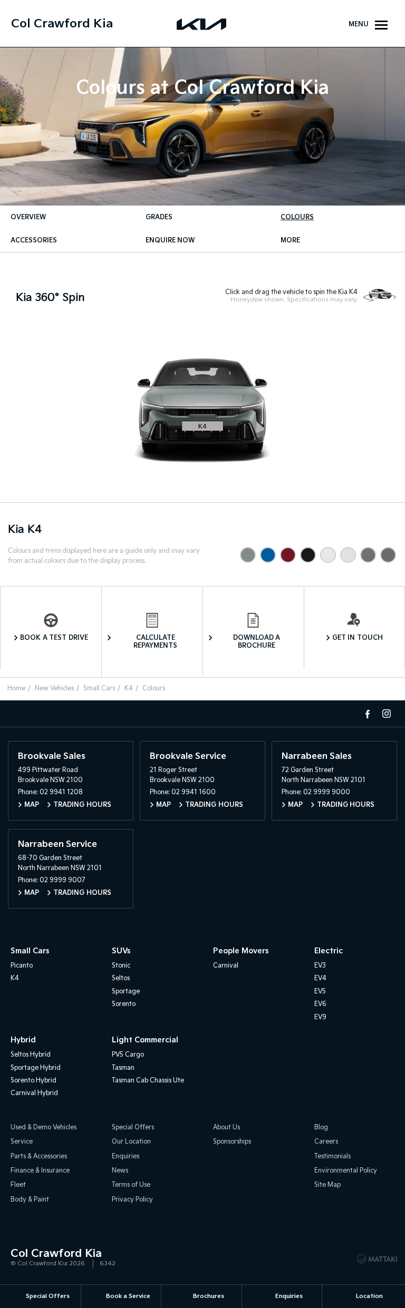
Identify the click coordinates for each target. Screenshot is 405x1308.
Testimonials (332, 1156)
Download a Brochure (257, 642)
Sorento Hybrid (33, 1081)
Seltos (121, 978)
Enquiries (125, 1156)
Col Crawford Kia (62, 24)
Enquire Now (170, 241)
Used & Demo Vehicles (43, 1127)
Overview (28, 217)
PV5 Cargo (128, 1055)
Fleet (18, 1185)
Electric (328, 950)
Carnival (225, 966)
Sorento (124, 1004)
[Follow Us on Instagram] (386, 713)
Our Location (131, 1142)
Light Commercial (145, 1040)
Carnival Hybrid (34, 1093)
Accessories (34, 241)
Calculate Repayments (155, 642)
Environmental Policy (345, 1171)
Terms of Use (131, 1185)
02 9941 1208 (61, 792)
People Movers (240, 950)
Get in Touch (357, 638)
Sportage (126, 991)
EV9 (320, 1017)
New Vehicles (54, 688)
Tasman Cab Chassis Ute (148, 1081)
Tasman (123, 1068)
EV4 (320, 978)
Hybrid (23, 1040)
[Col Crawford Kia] (202, 24)
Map (31, 805)
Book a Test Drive (54, 638)
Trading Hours (82, 805)
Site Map (327, 1185)
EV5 (320, 991)
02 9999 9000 (326, 792)
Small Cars (99, 688)
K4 (128, 688)
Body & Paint (30, 1200)
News (120, 1171)
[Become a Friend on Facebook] (367, 713)
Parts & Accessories (39, 1156)
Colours (297, 217)
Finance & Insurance (40, 1171)
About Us (226, 1127)
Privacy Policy (132, 1200)
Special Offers (133, 1127)
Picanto (22, 966)
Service (22, 1142)
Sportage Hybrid (36, 1068)
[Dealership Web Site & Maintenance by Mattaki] (377, 1259)
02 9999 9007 (62, 880)
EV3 (320, 966)
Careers (326, 1142)
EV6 (320, 1004)
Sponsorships (232, 1142)
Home (16, 688)
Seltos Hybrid (31, 1055)
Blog (321, 1127)
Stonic (121, 966)
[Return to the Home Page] (21, 1258)
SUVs (121, 950)
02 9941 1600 (193, 792)
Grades (159, 217)
